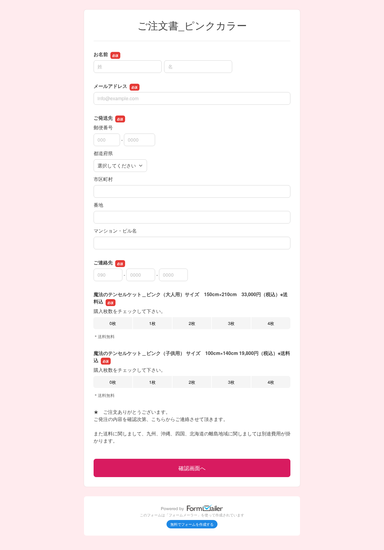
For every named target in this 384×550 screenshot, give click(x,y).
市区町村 (103, 179)
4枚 (271, 323)
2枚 (192, 323)
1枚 (152, 323)
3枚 (231, 323)
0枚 (113, 323)
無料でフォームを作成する (192, 524)
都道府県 (103, 153)
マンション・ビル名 (115, 230)
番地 (98, 204)
